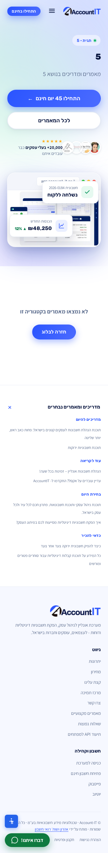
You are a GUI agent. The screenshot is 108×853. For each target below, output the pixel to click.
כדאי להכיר (91, 535)
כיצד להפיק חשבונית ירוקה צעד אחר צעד (71, 546)
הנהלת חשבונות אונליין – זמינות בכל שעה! (70, 471)
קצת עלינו (92, 682)
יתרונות (95, 661)
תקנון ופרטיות (64, 839)
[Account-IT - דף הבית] (82, 11)
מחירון (96, 671)
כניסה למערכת (88, 763)
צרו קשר (94, 703)
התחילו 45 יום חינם (54, 98)
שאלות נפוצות (89, 723)
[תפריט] (52, 11)
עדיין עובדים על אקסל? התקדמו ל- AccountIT (67, 480)
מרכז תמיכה (91, 692)
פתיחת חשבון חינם (86, 773)
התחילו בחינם (24, 11)
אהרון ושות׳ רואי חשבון (51, 829)
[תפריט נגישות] (11, 821)
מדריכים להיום (88, 419)
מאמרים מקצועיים (86, 713)
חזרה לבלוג (54, 332)
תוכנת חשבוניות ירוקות (84, 447)
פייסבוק (94, 784)
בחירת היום (91, 494)
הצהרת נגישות (90, 839)
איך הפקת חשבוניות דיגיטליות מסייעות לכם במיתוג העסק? (58, 522)
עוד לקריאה (90, 461)
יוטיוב (96, 794)
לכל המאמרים (54, 120)
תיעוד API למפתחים (84, 734)
